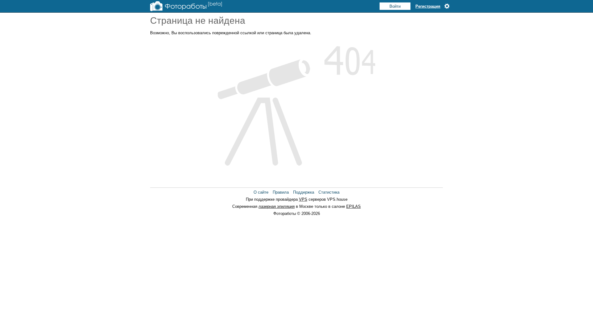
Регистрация (427, 6)
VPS (303, 199)
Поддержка (303, 192)
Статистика (328, 192)
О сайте (261, 192)
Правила (281, 192)
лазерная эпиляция (277, 206)
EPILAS (353, 206)
